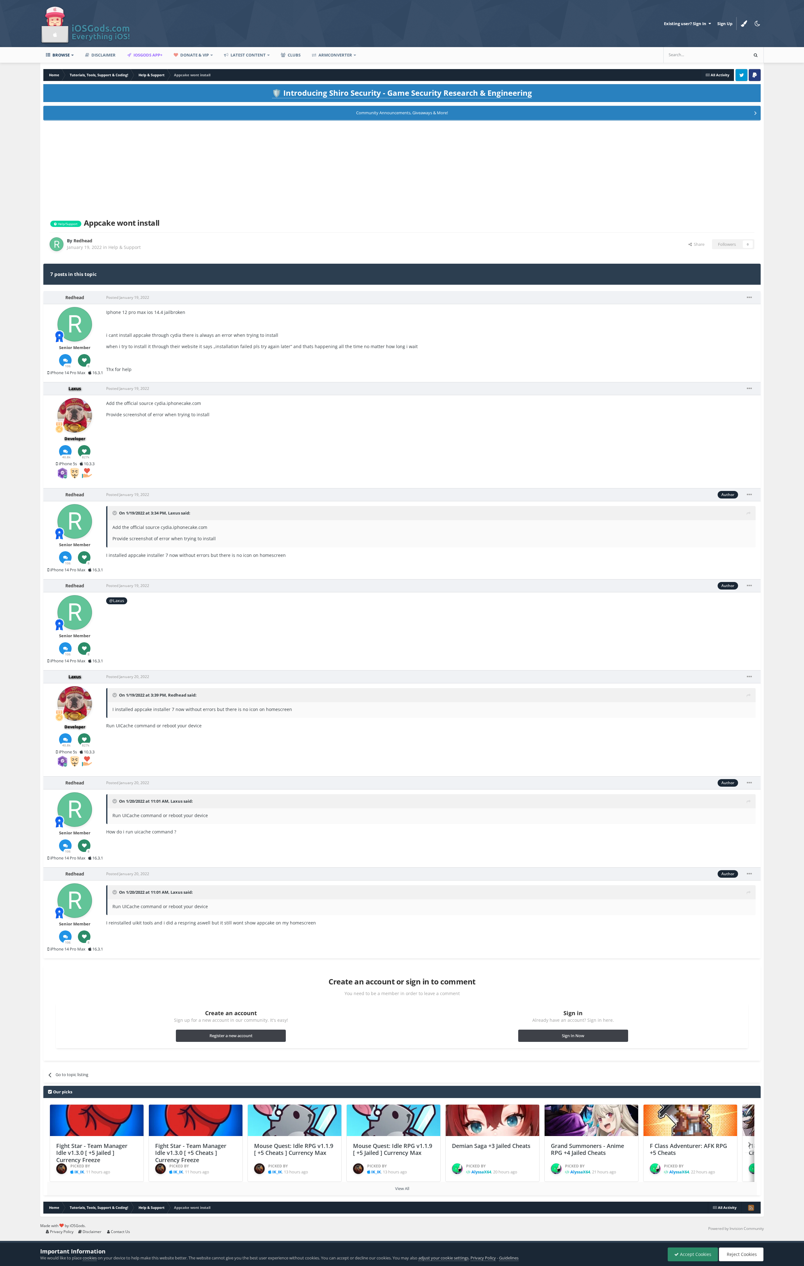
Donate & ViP (194, 55)
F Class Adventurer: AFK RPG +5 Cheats (688, 1149)
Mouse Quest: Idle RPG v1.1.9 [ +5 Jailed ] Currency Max (392, 1149)
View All (402, 1188)
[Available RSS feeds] (751, 1208)
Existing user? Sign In (686, 23)
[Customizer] (744, 23)
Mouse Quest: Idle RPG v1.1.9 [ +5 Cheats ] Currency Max (293, 1149)
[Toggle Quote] (115, 512)
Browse (61, 55)
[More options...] (749, 297)
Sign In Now (573, 1035)
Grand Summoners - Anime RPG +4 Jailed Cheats (587, 1149)
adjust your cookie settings (443, 1258)
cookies (90, 1258)
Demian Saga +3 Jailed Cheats (491, 1146)
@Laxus (116, 600)
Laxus (174, 513)
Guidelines (509, 1258)
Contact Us (120, 1231)
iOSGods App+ (147, 55)
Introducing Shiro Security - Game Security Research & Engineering (402, 93)
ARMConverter (335, 55)
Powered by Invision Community (736, 1228)
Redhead (177, 695)
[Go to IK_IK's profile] (61, 1168)
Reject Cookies (741, 1254)
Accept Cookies (695, 1254)
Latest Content (248, 55)
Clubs (294, 55)
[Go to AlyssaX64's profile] (457, 1168)
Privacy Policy (61, 1231)
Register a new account (231, 1035)
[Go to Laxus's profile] (74, 415)
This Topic (730, 54)
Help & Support (124, 247)
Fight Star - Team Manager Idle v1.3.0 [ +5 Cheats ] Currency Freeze (190, 1153)
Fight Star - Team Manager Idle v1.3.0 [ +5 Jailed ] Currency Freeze (92, 1153)
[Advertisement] (402, 168)
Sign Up (724, 23)
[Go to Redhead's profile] (56, 244)
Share (698, 244)
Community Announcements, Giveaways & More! (402, 113)
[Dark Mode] (757, 23)
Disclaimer (103, 55)
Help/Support (67, 224)
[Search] (755, 55)
